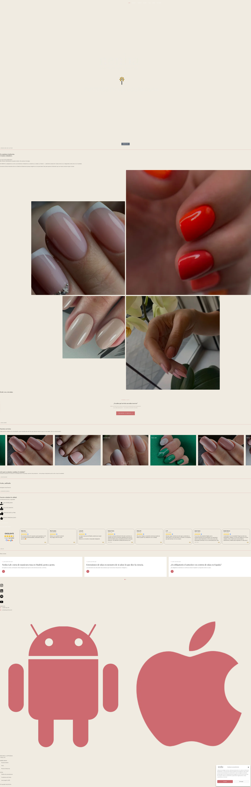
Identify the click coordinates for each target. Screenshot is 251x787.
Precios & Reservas (5, 768)
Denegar (241, 781)
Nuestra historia (4, 762)
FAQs (2, 765)
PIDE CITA (30, 463)
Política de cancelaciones (7, 774)
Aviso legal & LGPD (5, 780)
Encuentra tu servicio (125, 413)
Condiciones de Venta (6, 777)
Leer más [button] (110, 542)
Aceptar (225, 781)
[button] (248, 767)
